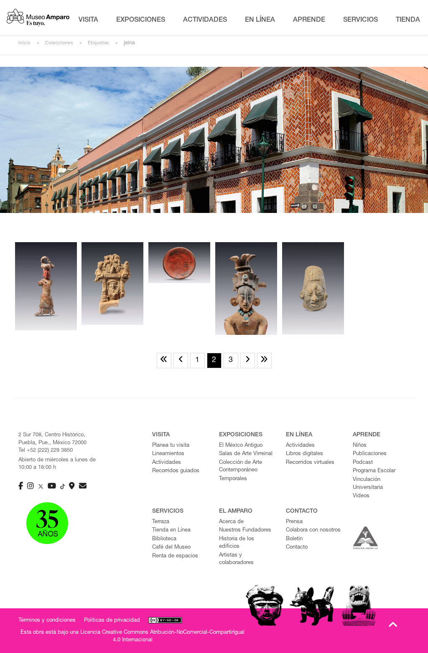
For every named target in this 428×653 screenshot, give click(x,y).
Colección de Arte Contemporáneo (240, 466)
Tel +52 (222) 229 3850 (45, 450)
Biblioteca (164, 539)
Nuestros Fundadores (245, 530)
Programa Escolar (374, 471)
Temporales (233, 479)
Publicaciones (370, 454)
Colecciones (59, 43)
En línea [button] (260, 20)
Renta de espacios (175, 556)
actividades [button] (205, 20)
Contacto (297, 547)
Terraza (160, 522)
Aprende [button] (309, 20)
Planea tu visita (170, 445)
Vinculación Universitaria (368, 484)
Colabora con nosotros (313, 530)
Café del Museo (171, 547)
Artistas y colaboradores (236, 559)
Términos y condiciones (47, 620)
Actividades (166, 463)
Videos (361, 496)
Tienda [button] (408, 20)
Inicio (24, 43)
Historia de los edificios (236, 543)
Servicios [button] (360, 20)
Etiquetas (98, 43)
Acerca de (231, 522)
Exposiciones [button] (140, 20)
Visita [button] (88, 20)
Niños (360, 445)
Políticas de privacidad (112, 620)
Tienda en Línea (171, 530)
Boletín (294, 539)
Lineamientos (168, 454)
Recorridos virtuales (310, 463)
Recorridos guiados (175, 471)
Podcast (363, 463)
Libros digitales (304, 454)
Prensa (294, 522)
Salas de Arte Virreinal (246, 454)
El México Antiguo (240, 445)
